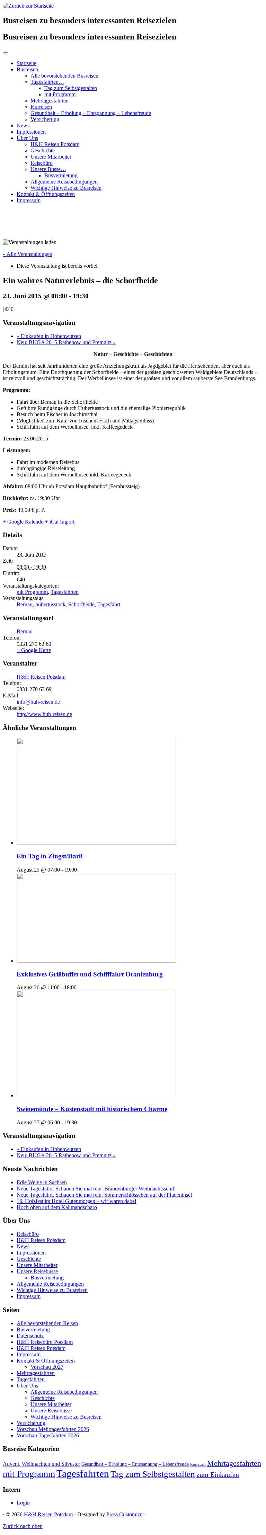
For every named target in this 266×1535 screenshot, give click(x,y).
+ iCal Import (59, 522)
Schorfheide (81, 604)
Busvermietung (61, 175)
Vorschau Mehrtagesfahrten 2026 (53, 1429)
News (23, 125)
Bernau (25, 604)
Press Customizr (124, 1514)
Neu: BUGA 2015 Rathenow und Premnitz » (66, 342)
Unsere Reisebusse (37, 1271)
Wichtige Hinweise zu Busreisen (65, 188)
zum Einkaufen (217, 1474)
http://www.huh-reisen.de (44, 714)
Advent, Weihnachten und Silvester (41, 1464)
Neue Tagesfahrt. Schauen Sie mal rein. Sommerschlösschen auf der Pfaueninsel (104, 1195)
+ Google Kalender (24, 522)
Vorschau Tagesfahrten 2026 (48, 1435)
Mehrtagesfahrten (49, 101)
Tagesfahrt (108, 604)
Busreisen (27, 69)
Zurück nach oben (23, 1526)
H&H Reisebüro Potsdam (45, 1342)
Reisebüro (41, 163)
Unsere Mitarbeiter (50, 157)
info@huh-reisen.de (38, 702)
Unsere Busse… (48, 169)
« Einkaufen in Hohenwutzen (49, 336)
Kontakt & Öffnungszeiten (46, 194)
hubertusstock (50, 604)
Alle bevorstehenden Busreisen (64, 76)
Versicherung (44, 119)
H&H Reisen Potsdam (54, 144)
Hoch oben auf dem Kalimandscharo (57, 1207)
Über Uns (27, 138)
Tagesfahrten (65, 592)
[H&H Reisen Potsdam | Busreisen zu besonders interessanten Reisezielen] (28, 6)
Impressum (29, 200)
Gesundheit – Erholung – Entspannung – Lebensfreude (90, 113)
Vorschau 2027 (46, 1367)
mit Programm (60, 94)
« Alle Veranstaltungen (27, 254)
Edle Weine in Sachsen (42, 1182)
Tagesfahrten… (47, 82)
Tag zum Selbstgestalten (70, 88)
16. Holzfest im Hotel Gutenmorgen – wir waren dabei (76, 1201)
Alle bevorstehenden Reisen (47, 1323)
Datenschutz (30, 1336)
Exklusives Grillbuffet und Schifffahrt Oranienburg (90, 974)
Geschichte (42, 150)
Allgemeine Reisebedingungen (64, 182)
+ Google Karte (34, 650)
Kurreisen (41, 107)
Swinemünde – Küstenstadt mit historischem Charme (92, 1109)
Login (23, 1503)
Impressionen (31, 132)
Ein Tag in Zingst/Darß (50, 856)
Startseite (26, 63)
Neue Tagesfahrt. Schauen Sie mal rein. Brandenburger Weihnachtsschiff (96, 1189)
